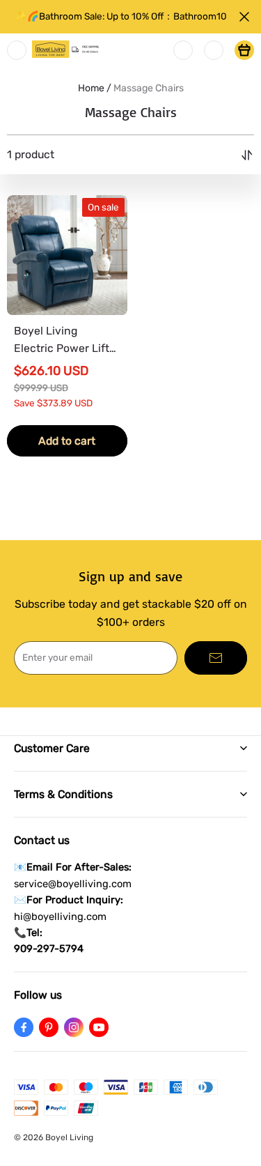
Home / (94, 88)
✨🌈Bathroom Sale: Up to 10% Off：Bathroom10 (121, 16)
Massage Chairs (148, 88)
